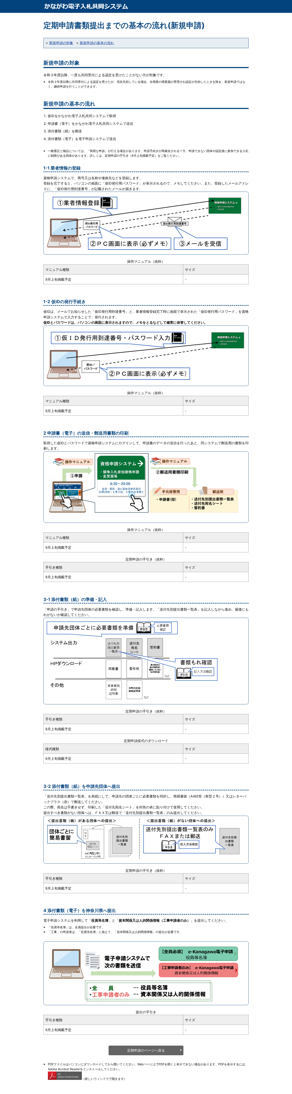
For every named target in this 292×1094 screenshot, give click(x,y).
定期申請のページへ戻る (146, 1050)
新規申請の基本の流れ (97, 43)
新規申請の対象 (61, 43)
